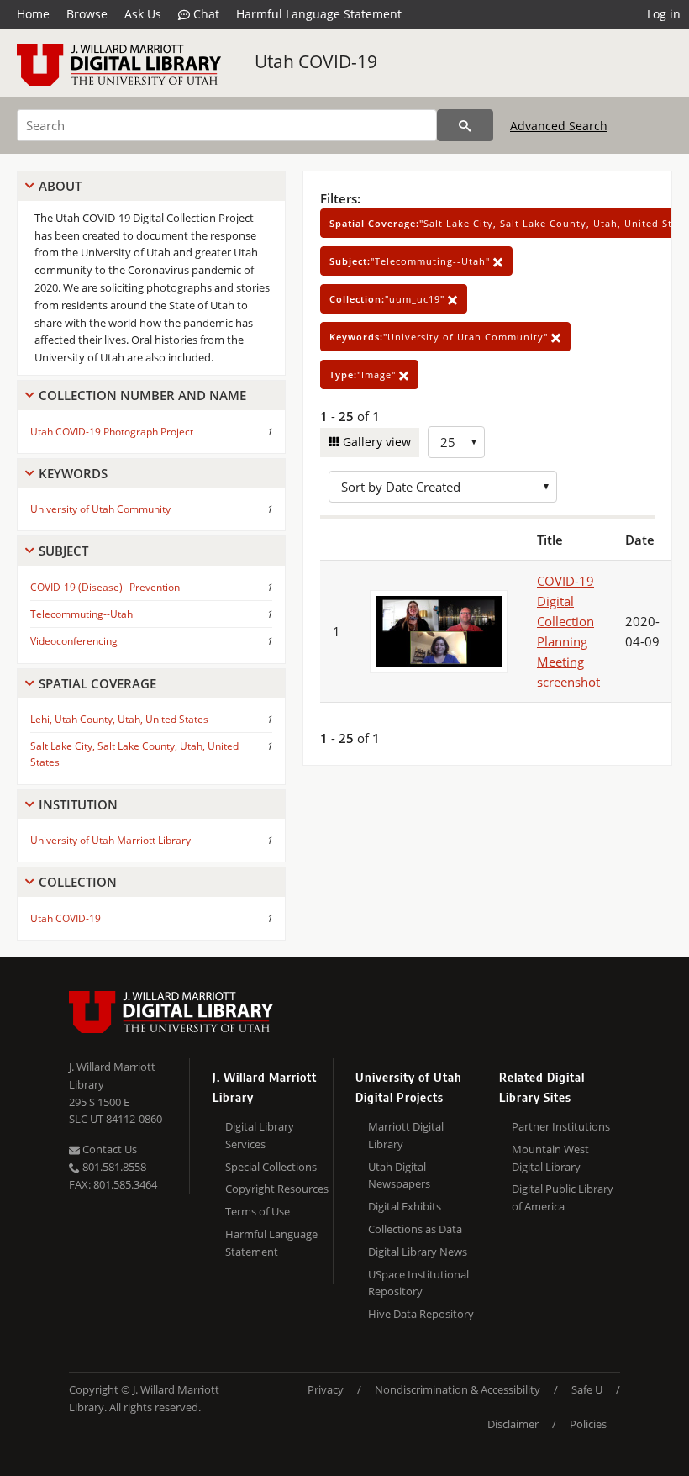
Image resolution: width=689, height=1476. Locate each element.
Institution (78, 804)
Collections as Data (415, 1228)
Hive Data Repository (421, 1313)
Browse (87, 14)
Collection (78, 881)
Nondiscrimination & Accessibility (457, 1389)
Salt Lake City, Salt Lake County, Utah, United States (134, 754)
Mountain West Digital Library (550, 1157)
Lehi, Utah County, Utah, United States (119, 719)
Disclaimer (513, 1423)
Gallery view (375, 442)
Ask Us (142, 14)
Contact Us (108, 1149)
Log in (664, 14)
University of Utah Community (100, 509)
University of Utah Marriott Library (110, 840)
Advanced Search (558, 126)
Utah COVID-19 (316, 61)
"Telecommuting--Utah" (411, 261)
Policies (588, 1423)
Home (33, 14)
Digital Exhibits (404, 1206)
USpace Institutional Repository (418, 1283)
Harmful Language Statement (319, 14)
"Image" (364, 374)
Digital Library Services (259, 1135)
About (60, 185)
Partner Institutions (561, 1126)
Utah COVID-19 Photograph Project (111, 431)
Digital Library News (417, 1251)
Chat (204, 14)
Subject (63, 550)
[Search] (465, 125)
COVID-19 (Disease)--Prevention (105, 587)
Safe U (586, 1389)
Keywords (73, 473)
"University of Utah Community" (440, 336)
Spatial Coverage (97, 683)
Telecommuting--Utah (81, 614)
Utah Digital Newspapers (399, 1175)
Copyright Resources (277, 1188)
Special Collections (271, 1166)
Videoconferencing (74, 641)
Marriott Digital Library (406, 1135)
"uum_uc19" (388, 299)
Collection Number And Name (142, 395)
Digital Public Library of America (562, 1197)
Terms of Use (257, 1211)
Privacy (326, 1389)
